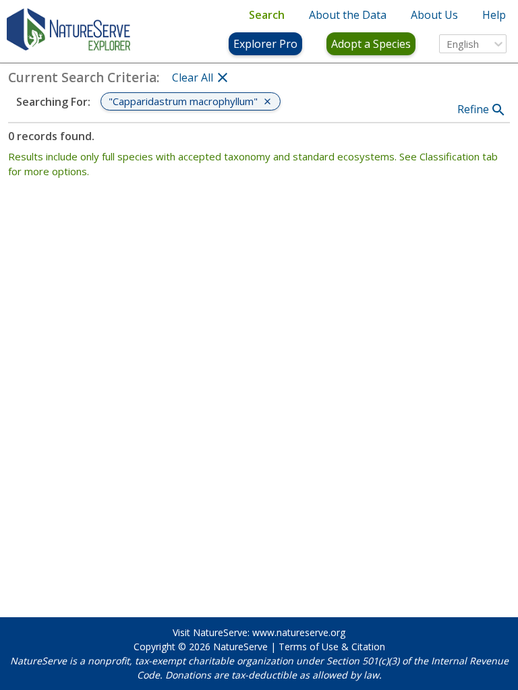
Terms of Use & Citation (332, 646)
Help (494, 14)
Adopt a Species (371, 43)
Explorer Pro (265, 43)
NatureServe (240, 646)
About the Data (347, 14)
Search (267, 14)
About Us (434, 14)
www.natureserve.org (298, 632)
